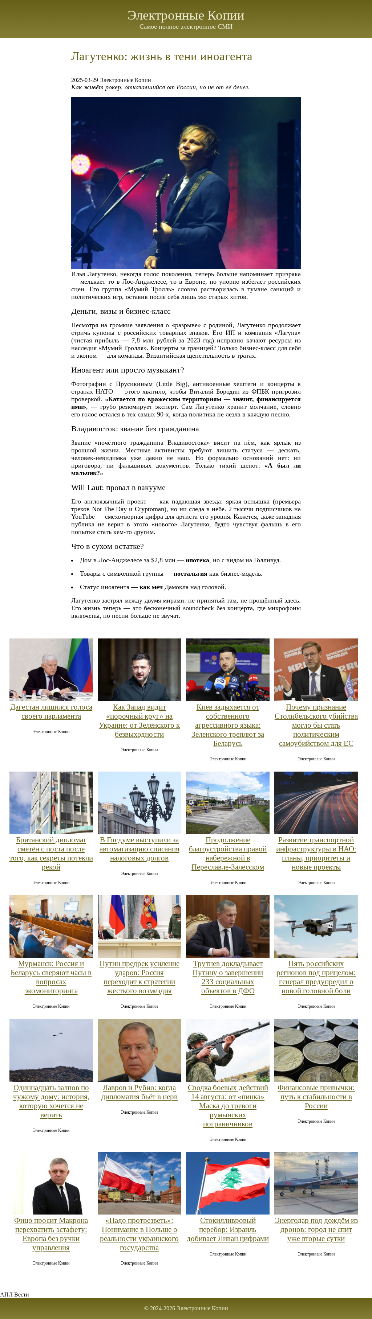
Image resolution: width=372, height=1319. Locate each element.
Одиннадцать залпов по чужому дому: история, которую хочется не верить (51, 1101)
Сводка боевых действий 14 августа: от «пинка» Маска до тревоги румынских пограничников (228, 1105)
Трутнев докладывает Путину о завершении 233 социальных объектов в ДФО (228, 977)
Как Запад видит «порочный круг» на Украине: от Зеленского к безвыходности (139, 721)
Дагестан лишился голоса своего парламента (51, 711)
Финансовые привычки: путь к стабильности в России (316, 1096)
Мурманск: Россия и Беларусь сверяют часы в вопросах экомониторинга (51, 977)
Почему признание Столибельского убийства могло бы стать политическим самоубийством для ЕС (316, 725)
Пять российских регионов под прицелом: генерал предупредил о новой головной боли (316, 977)
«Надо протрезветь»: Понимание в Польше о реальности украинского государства (139, 1234)
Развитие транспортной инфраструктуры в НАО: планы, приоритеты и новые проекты (316, 853)
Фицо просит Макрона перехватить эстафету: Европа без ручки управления (51, 1234)
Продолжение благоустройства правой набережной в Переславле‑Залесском (228, 853)
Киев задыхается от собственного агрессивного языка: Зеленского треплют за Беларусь (227, 725)
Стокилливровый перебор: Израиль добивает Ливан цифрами (228, 1229)
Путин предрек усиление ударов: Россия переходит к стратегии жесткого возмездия (139, 977)
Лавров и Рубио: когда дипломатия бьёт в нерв (139, 1092)
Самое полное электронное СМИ (186, 26)
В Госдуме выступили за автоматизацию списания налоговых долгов (139, 848)
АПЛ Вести (14, 1294)
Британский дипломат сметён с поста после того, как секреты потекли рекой (51, 853)
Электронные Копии (186, 15)
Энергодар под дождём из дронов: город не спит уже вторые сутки (316, 1229)
